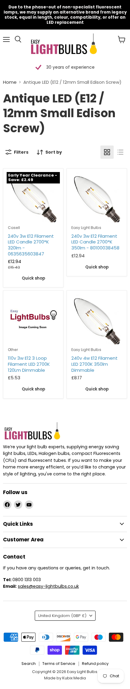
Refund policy (95, 663)
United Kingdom (62, 616)
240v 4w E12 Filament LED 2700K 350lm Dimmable (94, 364)
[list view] (120, 152)
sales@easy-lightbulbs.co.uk (48, 586)
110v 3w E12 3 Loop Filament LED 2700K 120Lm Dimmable (29, 364)
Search (28, 663)
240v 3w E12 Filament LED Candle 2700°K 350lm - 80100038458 (95, 242)
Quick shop (33, 278)
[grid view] (107, 152)
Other (13, 349)
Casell (14, 227)
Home (10, 82)
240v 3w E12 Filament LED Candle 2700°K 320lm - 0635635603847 (31, 245)
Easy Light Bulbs (86, 227)
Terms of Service (58, 663)
